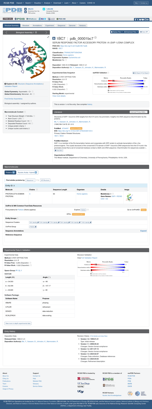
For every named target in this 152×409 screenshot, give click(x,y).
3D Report (138, 73)
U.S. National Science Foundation (45, 401)
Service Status (37, 386)
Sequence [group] (29, 180)
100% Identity (85, 222)
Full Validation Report (89, 258)
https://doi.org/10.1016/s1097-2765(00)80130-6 (75, 131)
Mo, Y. (72, 67)
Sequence (61, 25)
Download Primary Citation (138, 112)
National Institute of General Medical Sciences (31, 403)
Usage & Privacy (8, 389)
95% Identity (74, 222)
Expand (143, 231)
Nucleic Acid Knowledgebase (112, 395)
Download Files (131, 32)
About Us (6, 376)
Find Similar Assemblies (13, 98)
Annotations (37, 25)
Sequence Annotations (34, 84)
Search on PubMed (76, 128)
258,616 (30, 9)
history (89, 104)
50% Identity (43, 222)
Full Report (145, 73)
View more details (59, 96)
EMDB (130, 386)
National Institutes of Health (60, 403)
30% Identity (33, 222)
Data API (145, 32)
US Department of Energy (78, 401)
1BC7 (60, 48)
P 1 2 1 (19, 270)
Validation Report (11, 86)
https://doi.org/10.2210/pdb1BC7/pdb (73, 46)
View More (59, 150)
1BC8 (61, 136)
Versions (82, 25)
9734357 (65, 128)
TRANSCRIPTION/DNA (73, 52)
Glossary (36, 384)
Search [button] (28, 3)
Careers (83, 3)
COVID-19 (91, 3)
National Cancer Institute (113, 401)
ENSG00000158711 (78, 214)
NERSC (63, 406)
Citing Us (5, 378)
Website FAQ (37, 381)
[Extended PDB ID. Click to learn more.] (95, 37)
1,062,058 (49, 9)
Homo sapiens (68, 55)
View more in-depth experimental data (17, 323)
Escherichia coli (74, 57)
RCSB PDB (9, 2)
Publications (6, 381)
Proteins (10, 172)
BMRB (130, 384)
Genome (72, 25)
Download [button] (57, 3)
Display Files (116, 32)
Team (4, 384)
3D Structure (45, 180)
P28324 (21, 209)
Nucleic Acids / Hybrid (27, 172)
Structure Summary (12, 25)
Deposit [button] (19, 3)
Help (136, 3)
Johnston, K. (89, 67)
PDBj (129, 381)
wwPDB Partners (134, 373)
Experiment (49, 25)
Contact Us (36, 376)
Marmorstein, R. (100, 67)
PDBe (129, 378)
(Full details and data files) (98, 336)
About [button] (74, 3)
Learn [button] (66, 3)
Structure (25, 25)
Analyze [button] (47, 3)
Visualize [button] (37, 3)
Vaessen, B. (79, 67)
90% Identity (64, 222)
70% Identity (54, 222)
